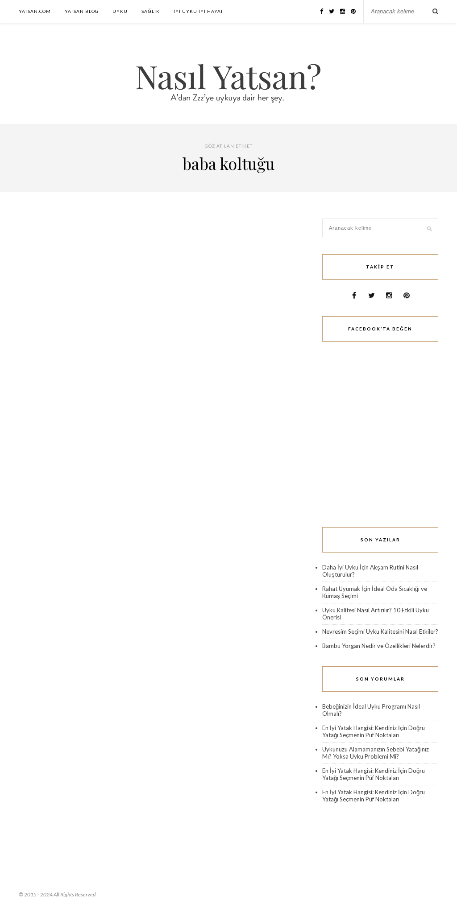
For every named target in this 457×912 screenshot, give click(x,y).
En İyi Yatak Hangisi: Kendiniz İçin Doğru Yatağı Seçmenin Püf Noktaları (373, 731)
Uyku (120, 11)
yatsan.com (35, 11)
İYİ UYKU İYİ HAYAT (198, 11)
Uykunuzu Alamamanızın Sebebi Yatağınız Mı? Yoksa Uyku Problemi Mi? (375, 753)
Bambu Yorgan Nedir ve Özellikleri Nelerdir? (379, 645)
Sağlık (150, 11)
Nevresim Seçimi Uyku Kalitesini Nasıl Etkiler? (380, 631)
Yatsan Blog (82, 11)
